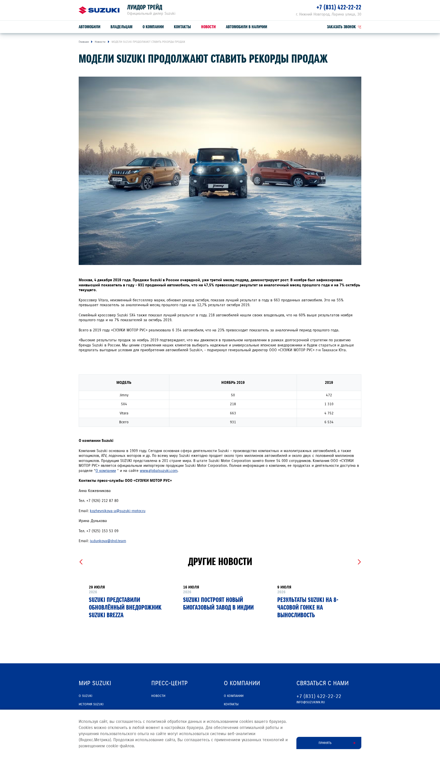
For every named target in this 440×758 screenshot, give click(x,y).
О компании (153, 27)
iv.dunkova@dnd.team (108, 541)
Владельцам (121, 27)
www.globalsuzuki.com (158, 470)
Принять (325, 743)
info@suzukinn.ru (310, 702)
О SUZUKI (85, 696)
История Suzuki (91, 704)
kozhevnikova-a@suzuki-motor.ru (117, 511)
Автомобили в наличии (246, 27)
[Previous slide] (80, 562)
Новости (208, 27)
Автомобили (89, 27)
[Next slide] (359, 562)
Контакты (182, 27)
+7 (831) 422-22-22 (339, 7)
